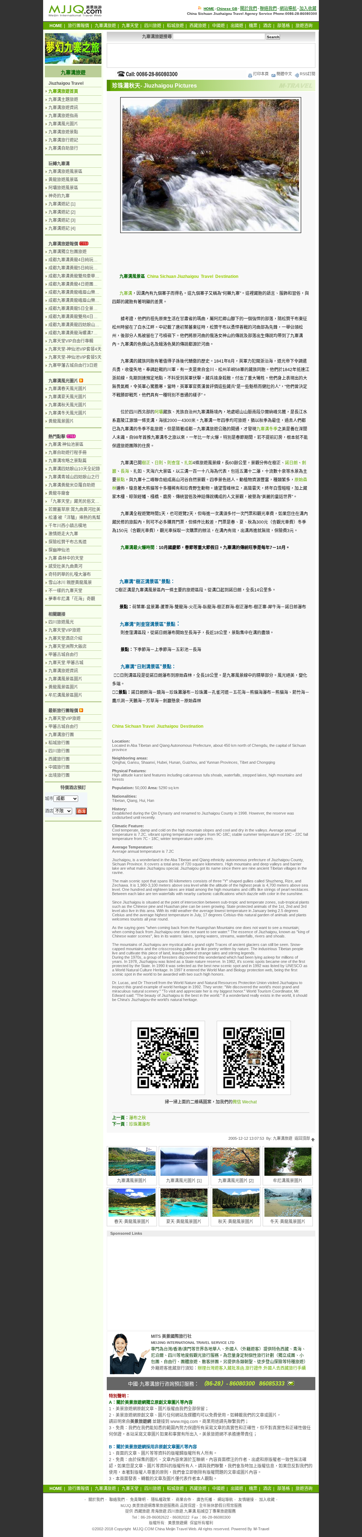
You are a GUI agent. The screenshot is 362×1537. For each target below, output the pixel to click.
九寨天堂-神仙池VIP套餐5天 (74, 357)
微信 (237, 1102)
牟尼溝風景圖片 (288, 1180)
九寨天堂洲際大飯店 (67, 646)
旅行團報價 (78, 25)
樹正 (146, 462)
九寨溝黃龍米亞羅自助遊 (71, 485)
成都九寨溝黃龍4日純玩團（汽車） (81, 259)
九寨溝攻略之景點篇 (67, 460)
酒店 (267, 25)
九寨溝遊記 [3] (61, 220)
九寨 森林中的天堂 (65, 558)
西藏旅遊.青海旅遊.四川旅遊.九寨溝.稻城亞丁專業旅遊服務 (185, 1511)
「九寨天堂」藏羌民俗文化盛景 (78, 501)
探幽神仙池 (59, 550)
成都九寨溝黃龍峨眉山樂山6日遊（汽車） (87, 292)
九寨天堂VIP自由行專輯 (70, 341)
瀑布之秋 (137, 1117)
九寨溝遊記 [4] (61, 228)
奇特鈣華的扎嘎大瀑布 (69, 574)
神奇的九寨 (59, 195)
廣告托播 (204, 1499)
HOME (209, 9)
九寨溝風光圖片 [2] (235, 1180)
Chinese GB (227, 9)
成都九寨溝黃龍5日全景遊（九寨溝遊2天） (89, 308)
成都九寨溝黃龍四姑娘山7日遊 (77, 324)
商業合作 (183, 1499)
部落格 (283, 25)
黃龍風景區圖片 (63, 687)
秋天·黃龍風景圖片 (235, 1221)
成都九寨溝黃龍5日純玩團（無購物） (83, 268)
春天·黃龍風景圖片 (132, 1221)
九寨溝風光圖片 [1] (184, 1180)
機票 (253, 25)
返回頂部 (302, 1138)
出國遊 (236, 25)
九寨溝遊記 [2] (61, 212)
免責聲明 (138, 1499)
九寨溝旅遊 (105, 25)
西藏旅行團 (59, 759)
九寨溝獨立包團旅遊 (67, 251)
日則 (158, 462)
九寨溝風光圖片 (63, 123)
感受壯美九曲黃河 (65, 566)
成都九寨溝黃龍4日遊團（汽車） (79, 284)
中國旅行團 (59, 767)
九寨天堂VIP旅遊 (64, 630)
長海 (125, 471)
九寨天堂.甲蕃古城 (65, 662)
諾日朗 (291, 462)
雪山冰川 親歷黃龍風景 (70, 582)
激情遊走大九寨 (63, 533)
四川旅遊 (152, 25)
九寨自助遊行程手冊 (67, 452)
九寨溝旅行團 (61, 734)
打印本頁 (261, 74)
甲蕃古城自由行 (63, 654)
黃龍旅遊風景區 (63, 179)
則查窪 (173, 462)
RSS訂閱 (307, 74)
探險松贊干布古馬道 (67, 542)
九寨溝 (125, 293)
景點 (120, 479)
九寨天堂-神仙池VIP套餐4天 (74, 349)
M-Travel (261, 1529)
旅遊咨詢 (304, 25)
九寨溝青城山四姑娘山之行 (73, 477)
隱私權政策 (160, 1499)
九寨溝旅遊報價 (63, 244)
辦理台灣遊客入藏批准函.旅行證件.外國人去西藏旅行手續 (252, 1368)
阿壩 (158, 412)
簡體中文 (284, 74)
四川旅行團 (59, 751)
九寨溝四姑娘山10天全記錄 (74, 468)
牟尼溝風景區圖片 (65, 695)
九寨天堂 (130, 25)
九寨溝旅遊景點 (63, 132)
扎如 (188, 462)
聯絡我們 (268, 8)
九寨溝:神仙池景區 (65, 444)
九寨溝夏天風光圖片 (67, 396)
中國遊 (218, 25)
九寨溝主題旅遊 (63, 99)
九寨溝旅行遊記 (63, 140)
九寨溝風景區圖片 (65, 679)
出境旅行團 (59, 775)
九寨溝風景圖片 (132, 1180)
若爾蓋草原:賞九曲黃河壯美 (74, 509)
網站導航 (288, 8)
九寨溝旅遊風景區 (65, 171)
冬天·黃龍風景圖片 (287, 1221)
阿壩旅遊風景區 (63, 187)
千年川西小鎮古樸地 (67, 525)
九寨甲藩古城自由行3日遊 (73, 365)
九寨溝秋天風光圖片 (67, 405)
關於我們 (248, 8)
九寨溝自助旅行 (63, 148)
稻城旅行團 (59, 742)
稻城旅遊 (175, 25)
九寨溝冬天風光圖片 (67, 413)
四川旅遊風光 (61, 622)
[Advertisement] (211, 55)
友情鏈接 (246, 1499)
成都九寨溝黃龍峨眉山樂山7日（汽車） (85, 300)
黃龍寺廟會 (59, 493)
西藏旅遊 (197, 25)
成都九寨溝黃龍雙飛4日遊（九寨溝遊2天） (89, 316)
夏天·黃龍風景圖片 (184, 1221)
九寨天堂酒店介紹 (65, 638)
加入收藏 (307, 8)
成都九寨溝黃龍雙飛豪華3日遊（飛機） (85, 276)
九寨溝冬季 (267, 429)
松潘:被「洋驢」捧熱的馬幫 (74, 517)
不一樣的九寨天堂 (65, 590)
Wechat (249, 1102)
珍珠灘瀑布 (139, 1124)
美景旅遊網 (177, 1523)
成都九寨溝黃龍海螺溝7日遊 (75, 332)
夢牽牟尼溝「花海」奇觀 (71, 598)
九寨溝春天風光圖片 (67, 388)
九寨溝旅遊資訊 (63, 107)
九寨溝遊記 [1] (61, 204)
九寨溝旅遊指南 (63, 115)
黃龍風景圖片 (61, 421)
